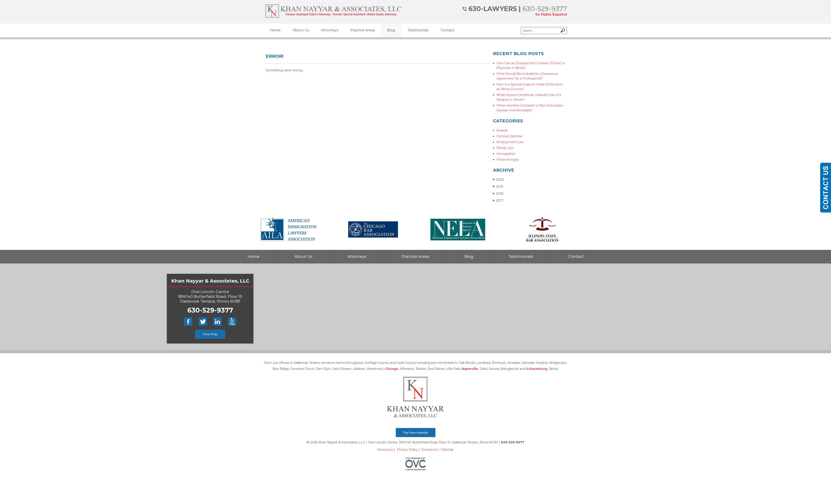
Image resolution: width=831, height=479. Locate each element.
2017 (498, 201)
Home (275, 30)
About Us (301, 30)
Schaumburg (536, 369)
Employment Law (510, 142)
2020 (498, 180)
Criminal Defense (509, 136)
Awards (501, 130)
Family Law (505, 148)
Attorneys (329, 30)
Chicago (391, 369)
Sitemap (447, 450)
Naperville (470, 369)
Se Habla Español (551, 14)
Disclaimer (429, 450)
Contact (447, 30)
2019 (498, 186)
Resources (385, 450)
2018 (498, 194)
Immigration (505, 154)
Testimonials (417, 30)
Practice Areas (362, 30)
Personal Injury (507, 159)
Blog (391, 30)
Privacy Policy (407, 450)
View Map (210, 334)
